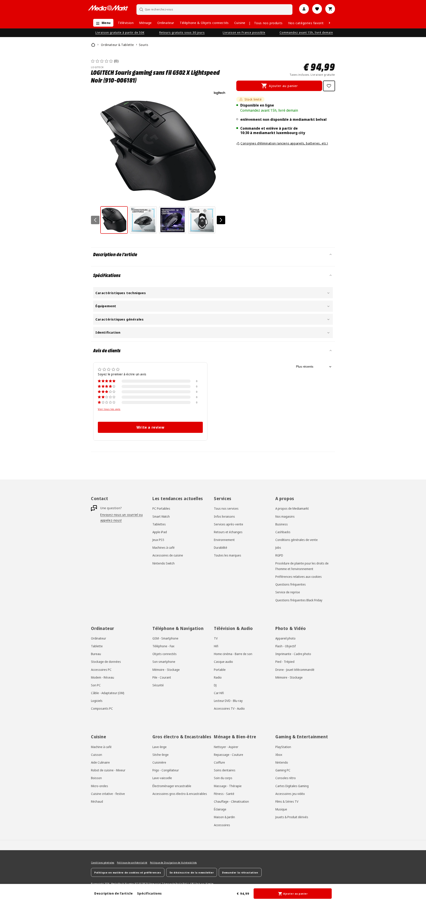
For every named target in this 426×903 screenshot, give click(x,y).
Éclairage (220, 809)
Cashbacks (282, 532)
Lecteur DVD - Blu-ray (228, 701)
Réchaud (97, 801)
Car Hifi (219, 693)
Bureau (96, 654)
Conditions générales (102, 862)
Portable (220, 669)
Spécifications (149, 893)
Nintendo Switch (163, 563)
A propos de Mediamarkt (292, 508)
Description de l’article (113, 893)
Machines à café (163, 547)
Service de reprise (287, 592)
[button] (102, 23)
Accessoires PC (101, 669)
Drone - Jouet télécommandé (294, 669)
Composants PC (102, 708)
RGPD (279, 555)
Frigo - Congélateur (165, 770)
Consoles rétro (285, 778)
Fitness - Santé (224, 794)
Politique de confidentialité (132, 862)
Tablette (97, 646)
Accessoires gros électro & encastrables (179, 794)
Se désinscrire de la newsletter (192, 872)
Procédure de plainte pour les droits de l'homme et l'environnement (302, 566)
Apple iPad (159, 532)
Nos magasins (285, 516)
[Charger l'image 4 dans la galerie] (201, 220)
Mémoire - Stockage (166, 669)
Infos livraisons (224, 516)
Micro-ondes (99, 786)
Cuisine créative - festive (108, 794)
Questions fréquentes (290, 584)
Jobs (278, 547)
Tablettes (159, 524)
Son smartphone (163, 661)
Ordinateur (165, 22)
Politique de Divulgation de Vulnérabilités (173, 862)
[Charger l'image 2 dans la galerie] (143, 220)
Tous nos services (226, 508)
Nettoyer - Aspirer (226, 747)
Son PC (96, 685)
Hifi (216, 646)
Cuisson (96, 754)
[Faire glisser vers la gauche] (95, 220)
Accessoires (222, 825)
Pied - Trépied (284, 661)
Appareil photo (285, 638)
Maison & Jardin (224, 817)
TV (216, 638)
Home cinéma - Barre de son (233, 654)
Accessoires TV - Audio (229, 708)
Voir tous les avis (109, 409)
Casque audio (223, 661)
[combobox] (214, 9)
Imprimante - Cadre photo (293, 654)
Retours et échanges (228, 532)
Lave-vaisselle (162, 778)
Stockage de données (106, 661)
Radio (218, 677)
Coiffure (219, 762)
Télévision (126, 22)
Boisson (96, 778)
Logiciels (97, 701)
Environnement (224, 540)
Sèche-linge (160, 754)
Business (281, 524)
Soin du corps (223, 778)
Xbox (278, 754)
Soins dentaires (224, 770)
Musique (281, 809)
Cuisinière (159, 762)
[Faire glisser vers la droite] (221, 220)
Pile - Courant (161, 677)
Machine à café (101, 747)
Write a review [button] (150, 427)
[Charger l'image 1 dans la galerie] (114, 220)
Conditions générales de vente (296, 540)
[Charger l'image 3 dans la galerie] (172, 220)
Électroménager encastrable (171, 786)
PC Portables (161, 508)
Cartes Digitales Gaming (292, 786)
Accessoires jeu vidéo (290, 794)
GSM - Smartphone (165, 638)
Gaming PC (282, 770)
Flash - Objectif (285, 646)
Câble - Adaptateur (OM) (107, 693)
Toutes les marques (227, 555)
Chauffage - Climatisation (231, 801)
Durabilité (220, 547)
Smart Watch (161, 516)
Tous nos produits (268, 23)
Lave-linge (159, 747)
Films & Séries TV (286, 801)
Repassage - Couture (228, 754)
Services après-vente (228, 524)
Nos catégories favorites (307, 23)
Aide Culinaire (100, 762)
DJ (215, 685)
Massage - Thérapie (228, 786)
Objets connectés (164, 654)
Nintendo (281, 762)
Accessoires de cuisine (167, 555)
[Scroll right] (329, 23)
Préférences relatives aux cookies (298, 576)
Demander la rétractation (240, 872)
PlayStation (283, 747)
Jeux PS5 (158, 540)
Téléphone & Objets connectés (204, 22)
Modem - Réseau (102, 677)
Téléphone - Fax (163, 646)
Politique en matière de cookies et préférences (127, 872)
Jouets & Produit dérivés (291, 817)
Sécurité (158, 685)
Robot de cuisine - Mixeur (108, 770)
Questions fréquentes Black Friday (298, 600)
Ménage (145, 22)
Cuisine (239, 22)
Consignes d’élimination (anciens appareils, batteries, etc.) (284, 143)
